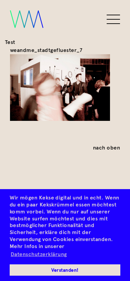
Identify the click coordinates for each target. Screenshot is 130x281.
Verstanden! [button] (64, 270)
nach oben (106, 147)
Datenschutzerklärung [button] (39, 254)
